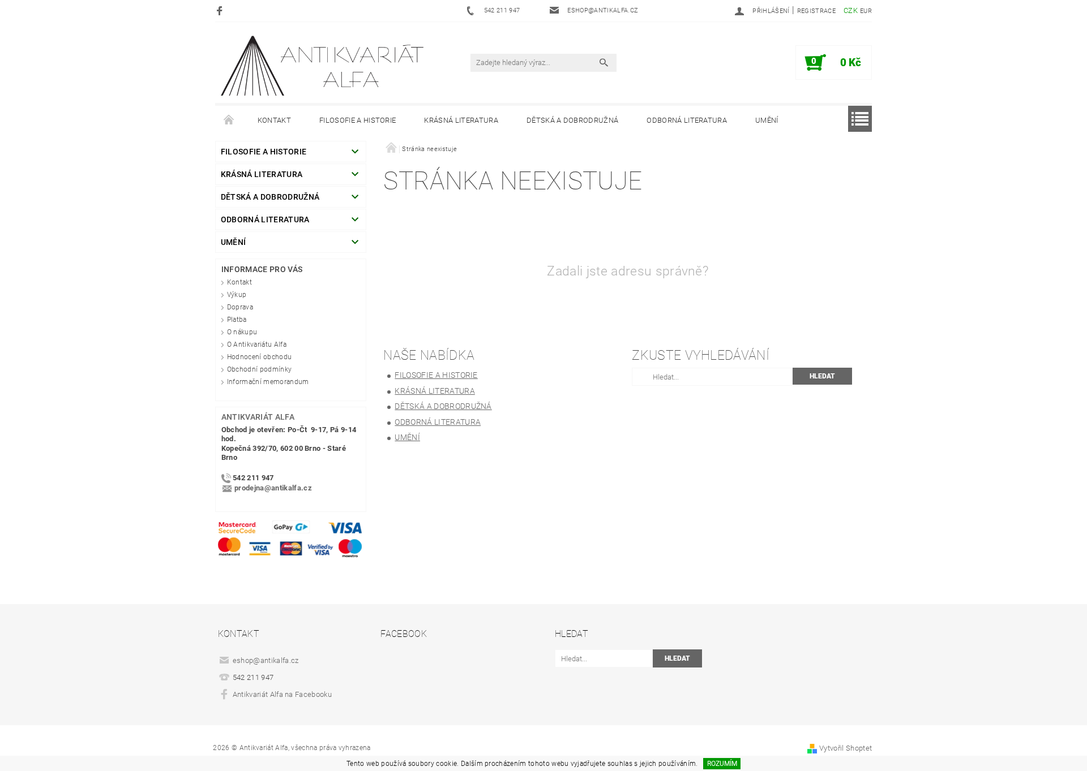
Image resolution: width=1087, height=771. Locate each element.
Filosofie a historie (357, 120)
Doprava (240, 307)
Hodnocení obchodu (259, 357)
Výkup (237, 295)
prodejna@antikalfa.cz (273, 488)
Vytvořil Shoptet (845, 748)
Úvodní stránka (229, 120)
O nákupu (242, 332)
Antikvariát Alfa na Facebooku (282, 694)
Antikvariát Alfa (257, 416)
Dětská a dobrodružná (572, 120)
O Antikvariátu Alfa (256, 344)
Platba (237, 320)
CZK (851, 10)
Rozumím (722, 764)
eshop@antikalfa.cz (266, 660)
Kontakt (274, 120)
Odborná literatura (687, 120)
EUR (866, 11)
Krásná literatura (461, 120)
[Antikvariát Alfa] (323, 66)
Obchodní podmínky (259, 369)
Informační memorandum (268, 382)
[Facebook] (221, 10)
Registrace (816, 11)
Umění (766, 120)
